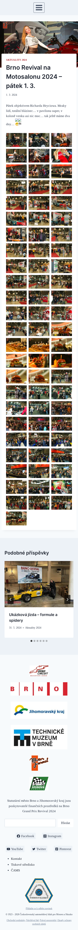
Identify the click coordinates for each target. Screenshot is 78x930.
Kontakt (16, 859)
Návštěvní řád (32, 920)
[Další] (67, 599)
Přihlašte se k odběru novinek (39, 908)
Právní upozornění (48, 920)
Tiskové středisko (23, 864)
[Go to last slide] (11, 599)
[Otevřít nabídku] (39, 7)
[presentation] (39, 584)
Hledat (65, 823)
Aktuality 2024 (16, 60)
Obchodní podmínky (16, 920)
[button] (16, 140)
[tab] (31, 641)
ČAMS (15, 870)
